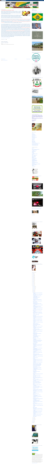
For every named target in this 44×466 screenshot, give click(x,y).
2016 (33, 281)
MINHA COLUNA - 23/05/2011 (36, 337)
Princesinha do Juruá (34, 142)
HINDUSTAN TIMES (34, 156)
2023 (33, 275)
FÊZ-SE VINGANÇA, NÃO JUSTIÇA (36, 381)
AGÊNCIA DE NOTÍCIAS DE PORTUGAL (35, 149)
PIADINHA (34, 347)
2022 (33, 276)
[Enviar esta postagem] (6, 39)
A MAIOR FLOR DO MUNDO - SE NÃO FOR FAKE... (37, 389)
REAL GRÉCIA (33, 161)
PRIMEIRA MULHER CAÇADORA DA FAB (37, 415)
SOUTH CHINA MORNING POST (35, 162)
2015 (33, 282)
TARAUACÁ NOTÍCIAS (22, 2)
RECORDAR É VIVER (35, 325)
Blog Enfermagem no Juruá (34, 137)
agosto (33, 289)
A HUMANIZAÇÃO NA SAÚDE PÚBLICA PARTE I (37, 340)
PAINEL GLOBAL (33, 141)
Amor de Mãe (34, 388)
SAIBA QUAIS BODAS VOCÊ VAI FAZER (36, 375)
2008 (33, 422)
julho (33, 290)
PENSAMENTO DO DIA (35, 332)
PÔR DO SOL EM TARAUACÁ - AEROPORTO (37, 363)
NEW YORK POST (33, 159)
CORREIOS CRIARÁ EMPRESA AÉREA (36, 324)
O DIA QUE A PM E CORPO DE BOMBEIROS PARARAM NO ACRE (37, 368)
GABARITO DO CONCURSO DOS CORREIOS (37, 364)
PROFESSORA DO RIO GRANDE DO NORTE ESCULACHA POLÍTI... (37, 349)
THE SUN (33, 165)
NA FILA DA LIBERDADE (35, 342)
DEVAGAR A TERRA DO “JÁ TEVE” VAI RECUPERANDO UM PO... (36, 336)
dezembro (34, 286)
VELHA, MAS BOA (34, 370)
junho (33, 291)
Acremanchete (33, 133)
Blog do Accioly (33, 136)
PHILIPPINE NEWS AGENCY (34, 160)
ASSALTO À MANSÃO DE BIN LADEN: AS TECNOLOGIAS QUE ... (37, 395)
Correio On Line (33, 138)
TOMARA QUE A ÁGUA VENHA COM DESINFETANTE (36, 371)
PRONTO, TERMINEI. (35, 407)
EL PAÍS (32, 154)
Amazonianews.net (33, 134)
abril (33, 417)
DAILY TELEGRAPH (34, 151)
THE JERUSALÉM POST (34, 164)
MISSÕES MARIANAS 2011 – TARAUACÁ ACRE (37, 312)
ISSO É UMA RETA (34, 343)
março (33, 418)
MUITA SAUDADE (34, 416)
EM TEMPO (34, 358)
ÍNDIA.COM (33, 157)
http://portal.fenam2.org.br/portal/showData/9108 (5, 37)
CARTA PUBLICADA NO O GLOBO (36, 386)
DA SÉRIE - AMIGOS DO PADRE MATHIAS (37, 365)
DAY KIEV (33, 152)
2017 (33, 280)
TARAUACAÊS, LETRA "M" (35, 357)
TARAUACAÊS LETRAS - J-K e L (36, 393)
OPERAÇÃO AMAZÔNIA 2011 (35, 323)
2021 (33, 277)
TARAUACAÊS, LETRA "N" (35, 298)
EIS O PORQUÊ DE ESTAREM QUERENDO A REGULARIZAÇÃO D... (37, 306)
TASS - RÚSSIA (33, 163)
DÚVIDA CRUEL (34, 315)
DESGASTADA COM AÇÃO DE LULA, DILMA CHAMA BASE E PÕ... (37, 303)
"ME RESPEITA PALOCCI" (35, 302)
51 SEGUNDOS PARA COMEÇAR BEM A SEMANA (37, 309)
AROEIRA (34, 406)
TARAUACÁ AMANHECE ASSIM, (36, 314)
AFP (32, 148)
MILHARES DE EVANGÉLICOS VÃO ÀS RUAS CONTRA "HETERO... (37, 296)
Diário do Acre (33, 139)
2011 (33, 285)
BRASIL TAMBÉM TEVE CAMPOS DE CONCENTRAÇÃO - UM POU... (36, 400)
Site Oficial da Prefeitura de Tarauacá (35, 144)
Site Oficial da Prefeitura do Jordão (35, 145)
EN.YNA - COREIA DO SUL (34, 155)
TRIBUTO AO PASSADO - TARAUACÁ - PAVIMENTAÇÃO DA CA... (36, 297)
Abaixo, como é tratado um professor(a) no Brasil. (36, 208)
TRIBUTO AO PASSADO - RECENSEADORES (37, 382)
